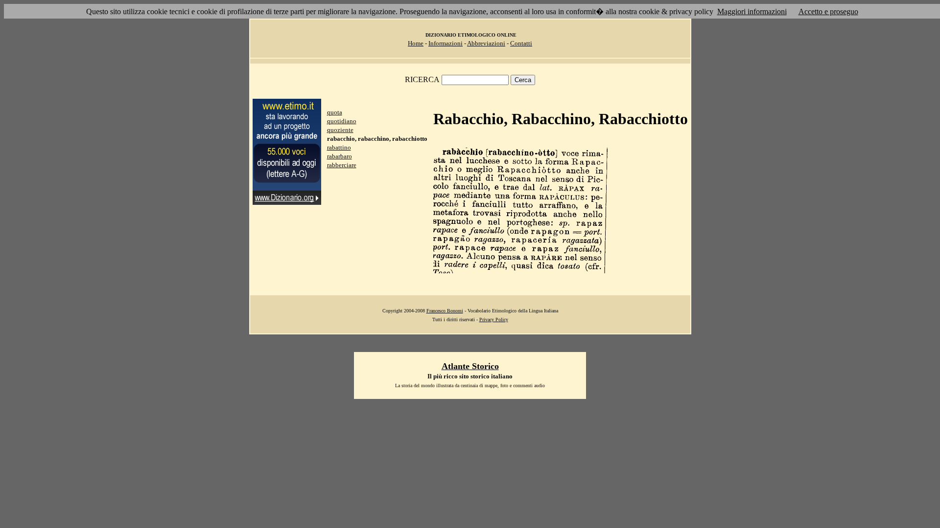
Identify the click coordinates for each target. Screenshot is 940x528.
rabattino (339, 147)
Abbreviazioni (486, 43)
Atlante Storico (470, 366)
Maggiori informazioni (752, 11)
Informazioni (445, 43)
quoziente (340, 129)
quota (334, 112)
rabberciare (341, 165)
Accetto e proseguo (828, 11)
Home (415, 43)
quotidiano (341, 121)
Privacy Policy (493, 319)
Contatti (521, 43)
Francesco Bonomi (444, 310)
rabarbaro (339, 156)
